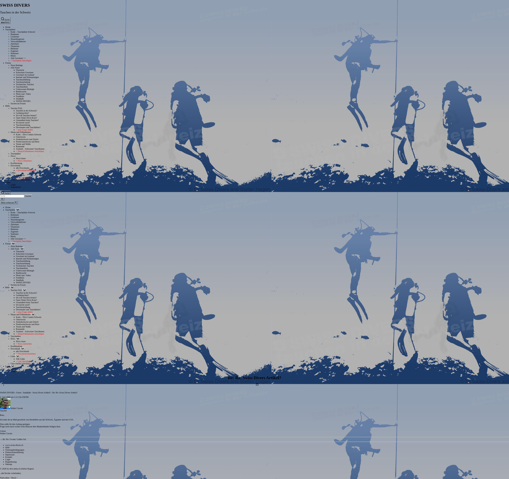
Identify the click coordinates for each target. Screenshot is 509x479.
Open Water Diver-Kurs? (26, 118)
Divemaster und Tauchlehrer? (28, 127)
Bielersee (14, 48)
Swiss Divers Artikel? (41, 392)
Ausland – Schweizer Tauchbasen (30, 149)
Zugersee (14, 51)
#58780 (25, 397)
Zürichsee (15, 44)
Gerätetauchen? (22, 113)
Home (7, 27)
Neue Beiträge (17, 65)
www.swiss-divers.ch (14, 445)
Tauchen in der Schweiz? (26, 111)
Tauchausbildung (23, 80)
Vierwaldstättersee (18, 41)
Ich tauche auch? (23, 122)
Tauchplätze (10, 29)
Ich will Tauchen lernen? (26, 115)
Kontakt (8, 457)
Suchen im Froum (18, 103)
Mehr (7, 106)
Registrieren (16, 187)
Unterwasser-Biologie (25, 89)
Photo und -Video (23, 94)
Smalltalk (20, 99)
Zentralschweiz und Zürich (27, 139)
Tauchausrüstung (23, 82)
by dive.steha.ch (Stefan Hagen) (20, 469)
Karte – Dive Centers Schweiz (28, 134)
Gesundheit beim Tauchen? (27, 120)
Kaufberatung (16, 163)
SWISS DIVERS (15, 5)
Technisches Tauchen (25, 84)
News (13, 156)
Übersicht (20, 70)
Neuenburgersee (17, 39)
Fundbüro (20, 96)
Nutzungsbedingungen (14, 450)
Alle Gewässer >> (18, 58)
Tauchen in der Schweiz (15, 12)
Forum (8, 63)
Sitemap (8, 464)
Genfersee (15, 37)
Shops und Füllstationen (21, 132)
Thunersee (15, 46)
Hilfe (7, 447)
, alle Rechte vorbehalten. (10, 473)
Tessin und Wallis (23, 144)
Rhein (13, 56)
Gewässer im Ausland (25, 75)
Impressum (9, 455)
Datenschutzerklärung (14, 452)
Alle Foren (15, 68)
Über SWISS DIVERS (20, 180)
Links (13, 173)
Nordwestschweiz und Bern (27, 142)
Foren (18, 392)
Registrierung (11, 462)
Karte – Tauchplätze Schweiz (23, 32)
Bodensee (15, 34)
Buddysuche (21, 91)
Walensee (15, 53)
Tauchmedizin (22, 87)
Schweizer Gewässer (24, 72)
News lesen (21, 158)
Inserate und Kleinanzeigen (27, 77)
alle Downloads (22, 168)
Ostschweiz (21, 137)
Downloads (15, 165)
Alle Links (20, 175)
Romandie (20, 146)
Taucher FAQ (16, 108)
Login (7, 182)
